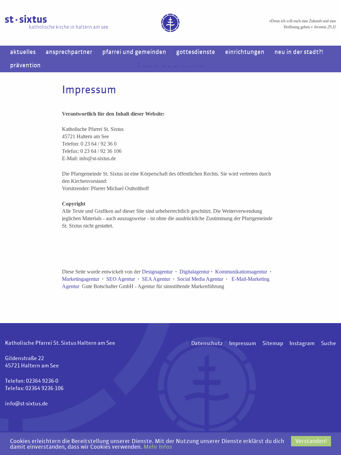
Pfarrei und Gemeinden (134, 52)
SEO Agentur (120, 279)
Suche (328, 343)
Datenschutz (207, 343)
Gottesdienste (195, 52)
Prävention (25, 66)
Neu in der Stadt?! (298, 52)
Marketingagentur (80, 279)
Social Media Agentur (200, 279)
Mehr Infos (158, 447)
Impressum (242, 343)
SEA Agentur (156, 279)
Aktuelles (23, 52)
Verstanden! (311, 441)
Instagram (302, 343)
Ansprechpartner (69, 52)
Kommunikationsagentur (241, 271)
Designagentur (157, 271)
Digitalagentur (194, 271)
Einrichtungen (244, 52)
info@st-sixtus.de (26, 404)
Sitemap (272, 343)
